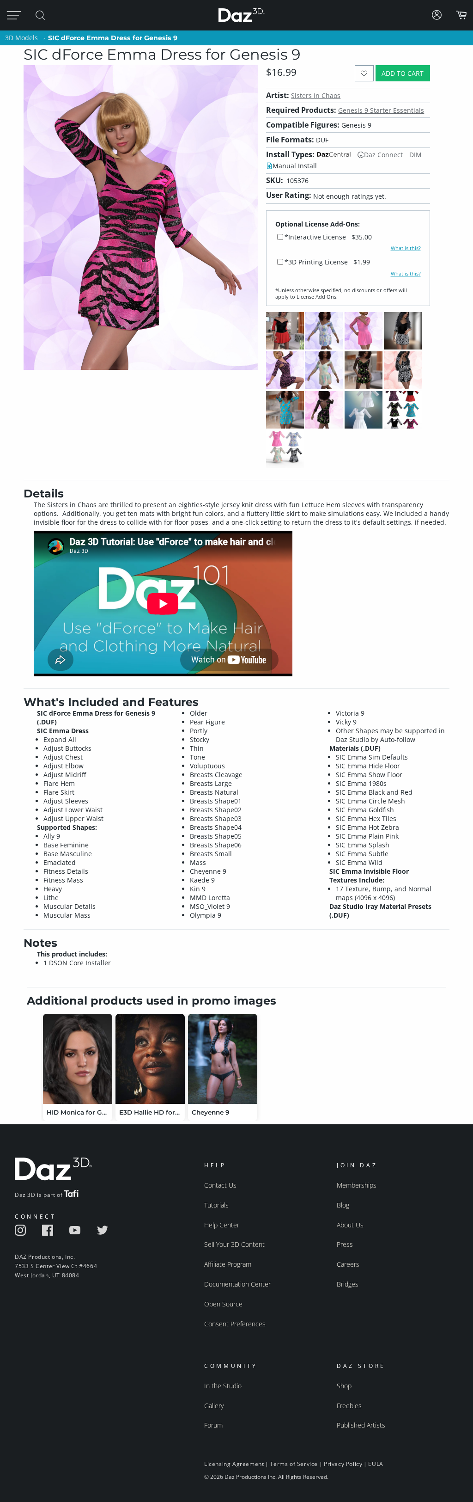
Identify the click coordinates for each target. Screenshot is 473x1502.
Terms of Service (294, 1464)
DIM (415, 154)
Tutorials (216, 1205)
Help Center (221, 1224)
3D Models (21, 37)
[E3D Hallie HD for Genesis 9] (150, 1059)
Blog (343, 1205)
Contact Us (220, 1185)
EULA (375, 1464)
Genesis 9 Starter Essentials (381, 110)
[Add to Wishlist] (364, 73)
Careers (348, 1264)
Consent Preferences (235, 1323)
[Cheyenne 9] (222, 1059)
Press (345, 1244)
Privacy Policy (343, 1464)
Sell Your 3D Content (234, 1244)
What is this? (406, 248)
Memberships (356, 1185)
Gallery (214, 1405)
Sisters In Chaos (315, 95)
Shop (344, 1385)
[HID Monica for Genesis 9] (77, 1059)
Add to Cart (403, 73)
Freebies (349, 1405)
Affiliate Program (227, 1264)
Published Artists (361, 1425)
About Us (350, 1224)
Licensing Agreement (234, 1464)
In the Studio (223, 1385)
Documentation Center (237, 1284)
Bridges (347, 1284)
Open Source (223, 1304)
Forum (213, 1425)
